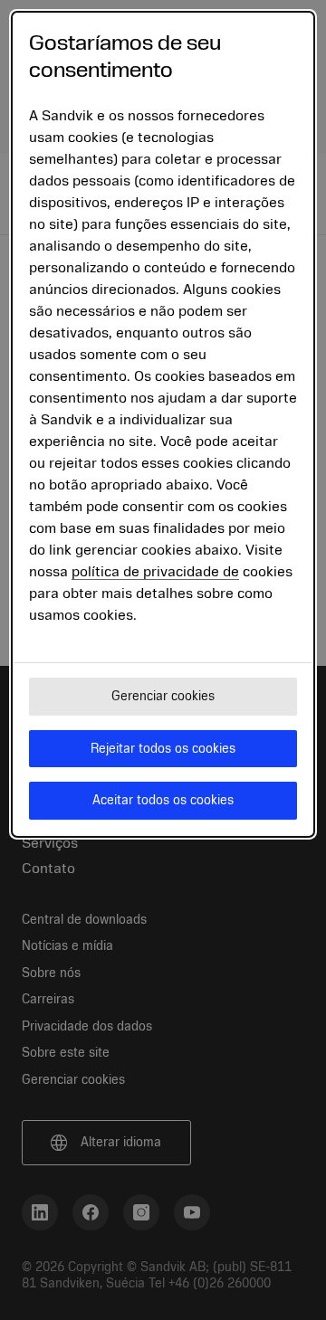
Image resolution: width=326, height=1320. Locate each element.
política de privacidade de (155, 572)
